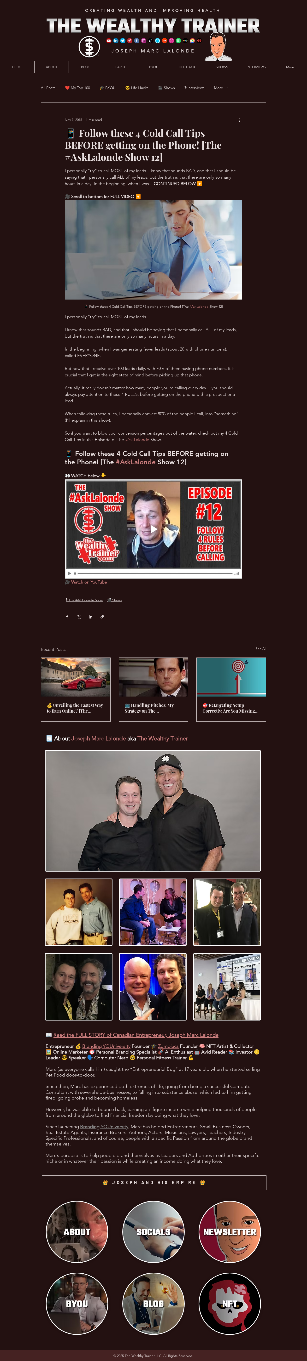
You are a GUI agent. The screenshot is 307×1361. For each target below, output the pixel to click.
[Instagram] (143, 40)
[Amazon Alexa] (157, 40)
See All (261, 648)
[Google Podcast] (192, 40)
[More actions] (239, 120)
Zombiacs (168, 1046)
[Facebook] (136, 40)
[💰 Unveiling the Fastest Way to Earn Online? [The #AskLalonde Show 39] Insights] (75, 677)
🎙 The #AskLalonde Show (84, 600)
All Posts (48, 87)
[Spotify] (178, 40)
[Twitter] (122, 40)
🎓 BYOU (108, 87)
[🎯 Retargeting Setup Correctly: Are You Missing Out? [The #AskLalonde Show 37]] (231, 677)
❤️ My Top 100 (77, 87)
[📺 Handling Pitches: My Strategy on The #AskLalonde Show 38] (153, 677)
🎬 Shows (166, 87)
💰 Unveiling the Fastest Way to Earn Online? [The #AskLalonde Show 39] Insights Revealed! (75, 708)
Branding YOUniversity (106, 1046)
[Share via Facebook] (67, 616)
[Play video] (153, 529)
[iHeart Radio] (199, 40)
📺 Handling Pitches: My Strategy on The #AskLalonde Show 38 (149, 708)
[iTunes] (171, 40)
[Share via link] (102, 616)
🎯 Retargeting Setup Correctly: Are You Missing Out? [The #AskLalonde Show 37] (228, 708)
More (218, 87)
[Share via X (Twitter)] (79, 616)
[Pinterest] (129, 40)
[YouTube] (109, 40)
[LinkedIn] (115, 40)
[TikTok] (150, 40)
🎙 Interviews (194, 87)
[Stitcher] (185, 40)
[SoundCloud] (164, 40)
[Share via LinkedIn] (90, 616)
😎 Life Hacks (136, 87)
